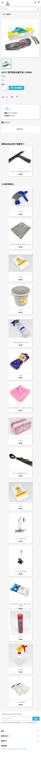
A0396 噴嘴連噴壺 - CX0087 (20, 342)
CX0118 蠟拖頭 (20, 702)
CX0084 (20, 669)
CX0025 (20, 310)
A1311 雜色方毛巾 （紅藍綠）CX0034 (20, 408)
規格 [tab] (7, 108)
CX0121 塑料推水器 (20, 539)
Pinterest (17, 97)
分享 (7, 97)
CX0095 (20, 277)
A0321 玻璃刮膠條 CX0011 (20, 473)
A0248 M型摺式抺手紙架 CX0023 (21, 244)
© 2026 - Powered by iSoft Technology (13, 749)
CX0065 (20, 440)
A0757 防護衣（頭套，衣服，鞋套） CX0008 (20, 605)
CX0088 (20, 212)
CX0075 (20, 637)
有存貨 (6, 116)
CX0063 (20, 375)
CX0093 (20, 506)
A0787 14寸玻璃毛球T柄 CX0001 (20, 171)
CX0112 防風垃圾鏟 (20, 571)
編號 (5, 113)
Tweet (12, 97)
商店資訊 (4, 746)
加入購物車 (16, 88)
